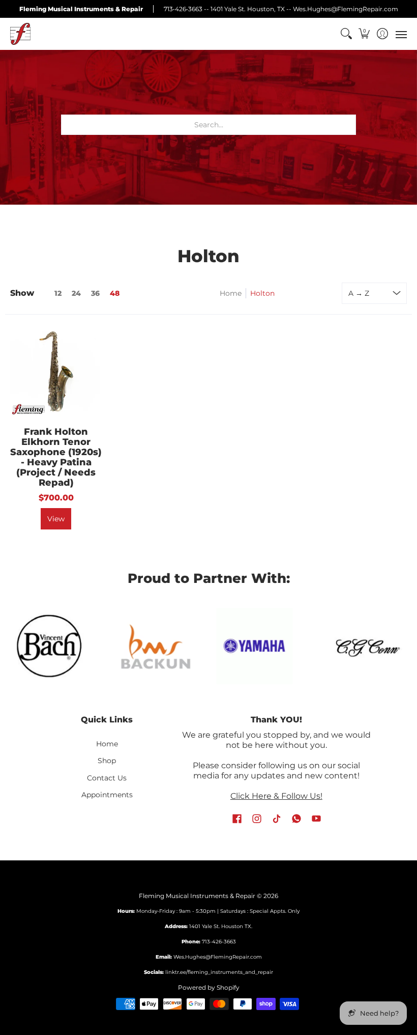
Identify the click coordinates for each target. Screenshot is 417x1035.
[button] (364, 34)
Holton (262, 293)
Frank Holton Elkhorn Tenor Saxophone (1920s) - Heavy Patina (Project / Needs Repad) (56, 457)
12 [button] (58, 293)
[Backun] (50, 646)
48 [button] (115, 293)
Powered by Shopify (209, 987)
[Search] (346, 34)
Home (231, 293)
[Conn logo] (261, 646)
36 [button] (95, 293)
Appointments (107, 794)
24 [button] (76, 293)
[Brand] (149, 646)
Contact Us (107, 777)
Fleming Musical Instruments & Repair (197, 896)
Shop (107, 760)
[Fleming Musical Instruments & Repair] (20, 34)
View (56, 518)
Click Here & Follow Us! (276, 796)
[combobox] (208, 125)
